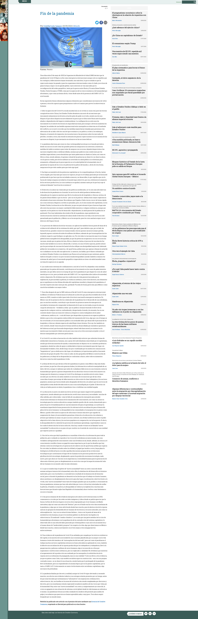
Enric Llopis (115, 236)
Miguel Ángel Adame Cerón (119, 246)
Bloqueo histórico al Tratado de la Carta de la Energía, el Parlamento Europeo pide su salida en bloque (128, 164)
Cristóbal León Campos (52, 26)
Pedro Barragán (116, 30)
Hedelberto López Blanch (119, 132)
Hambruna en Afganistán (122, 301)
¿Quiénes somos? (135, 614)
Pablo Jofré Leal (116, 112)
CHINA (129, 8)
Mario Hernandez (117, 20)
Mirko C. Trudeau (117, 315)
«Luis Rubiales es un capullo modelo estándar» (127, 341)
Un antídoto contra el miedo (123, 188)
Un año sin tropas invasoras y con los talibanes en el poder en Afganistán (127, 310)
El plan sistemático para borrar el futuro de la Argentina (128, 68)
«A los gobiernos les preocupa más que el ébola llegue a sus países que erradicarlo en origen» (129, 230)
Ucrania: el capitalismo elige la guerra (129, 61)
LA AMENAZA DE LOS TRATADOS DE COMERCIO (129, 157)
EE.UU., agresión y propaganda (125, 150)
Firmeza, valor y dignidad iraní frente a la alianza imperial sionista (129, 118)
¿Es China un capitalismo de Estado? (127, 35)
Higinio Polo (115, 304)
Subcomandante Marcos (118, 254)
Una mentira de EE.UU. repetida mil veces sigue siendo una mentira (127, 52)
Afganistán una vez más (122, 293)
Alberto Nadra (116, 73)
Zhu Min (114, 56)
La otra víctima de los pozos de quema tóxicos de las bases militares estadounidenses (128, 324)
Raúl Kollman (115, 145)
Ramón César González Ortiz (120, 398)
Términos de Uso (84, 612)
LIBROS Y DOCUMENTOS (129, 333)
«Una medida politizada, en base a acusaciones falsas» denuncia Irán (126, 140)
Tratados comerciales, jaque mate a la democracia (127, 197)
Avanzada (178, 2)
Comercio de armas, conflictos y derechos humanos (125, 379)
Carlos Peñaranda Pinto (118, 83)
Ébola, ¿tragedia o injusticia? (124, 261)
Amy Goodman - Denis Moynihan (121, 329)
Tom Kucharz (115, 215)
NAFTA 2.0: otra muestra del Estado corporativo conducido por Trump (126, 211)
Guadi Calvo (115, 288)
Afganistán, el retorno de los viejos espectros (126, 284)
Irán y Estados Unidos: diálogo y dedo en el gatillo (129, 108)
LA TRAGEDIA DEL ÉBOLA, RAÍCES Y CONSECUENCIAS (129, 220)
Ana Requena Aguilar (118, 345)
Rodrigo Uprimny (117, 264)
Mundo (77, 26)
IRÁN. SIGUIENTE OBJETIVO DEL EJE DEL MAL (129, 102)
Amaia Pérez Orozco (117, 191)
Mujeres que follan (119, 353)
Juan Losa (115, 368)
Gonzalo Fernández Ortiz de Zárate (121, 201)
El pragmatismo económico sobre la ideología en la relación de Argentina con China (129, 15)
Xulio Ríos (115, 38)
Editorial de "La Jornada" (119, 153)
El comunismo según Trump (124, 43)
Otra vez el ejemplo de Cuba (123, 251)
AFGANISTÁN (129, 278)
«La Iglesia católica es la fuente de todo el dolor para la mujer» (129, 364)
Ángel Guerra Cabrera (118, 274)
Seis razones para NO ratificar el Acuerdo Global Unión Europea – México (129, 175)
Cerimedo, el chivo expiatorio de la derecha (126, 79)
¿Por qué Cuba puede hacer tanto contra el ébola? (128, 270)
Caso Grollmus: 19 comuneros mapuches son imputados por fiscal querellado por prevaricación (129, 92)
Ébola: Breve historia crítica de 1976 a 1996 (127, 242)
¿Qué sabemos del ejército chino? (126, 27)
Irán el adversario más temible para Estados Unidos (126, 128)
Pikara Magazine (116, 356)
